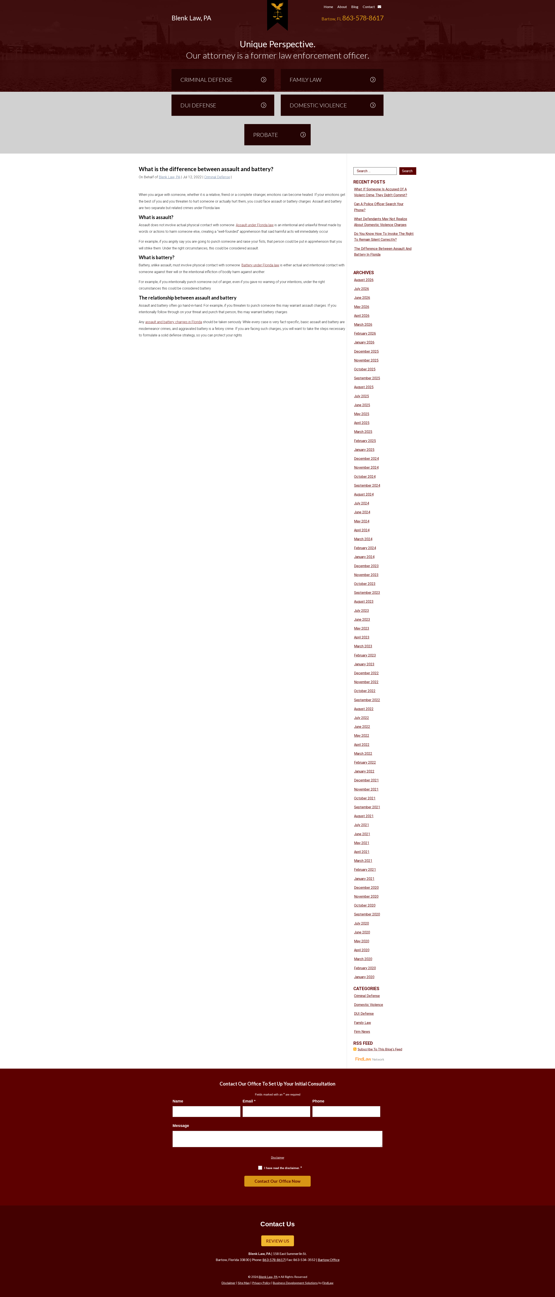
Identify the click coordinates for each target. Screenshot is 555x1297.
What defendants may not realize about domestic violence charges (380, 222)
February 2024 (365, 548)
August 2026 (364, 280)
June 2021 (362, 834)
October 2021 (364, 798)
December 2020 (366, 888)
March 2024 (363, 539)
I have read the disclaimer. (283, 1168)
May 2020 (361, 941)
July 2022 (361, 718)
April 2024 (361, 530)
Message (181, 1125)
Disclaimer (277, 1157)
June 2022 (362, 727)
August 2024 (364, 494)
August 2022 (364, 709)
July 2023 (361, 611)
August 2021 (364, 816)
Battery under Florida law (260, 265)
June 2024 (362, 512)
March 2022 (363, 754)
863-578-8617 (363, 18)
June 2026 (362, 298)
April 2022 (361, 745)
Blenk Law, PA (169, 177)
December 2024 (366, 459)
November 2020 (366, 896)
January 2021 (364, 879)
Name (178, 1101)
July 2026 (361, 289)
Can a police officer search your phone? (378, 207)
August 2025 (364, 387)
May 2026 (361, 307)
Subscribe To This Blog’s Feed (380, 1049)
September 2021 (367, 807)
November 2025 (366, 360)
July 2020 (361, 923)
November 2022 (366, 682)
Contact (369, 7)
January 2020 (364, 977)
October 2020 (364, 905)
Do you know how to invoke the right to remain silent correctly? (384, 237)
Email (249, 1101)
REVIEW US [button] (277, 1240)
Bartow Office (329, 1260)
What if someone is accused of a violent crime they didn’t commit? (380, 192)
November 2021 (366, 789)
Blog (354, 7)
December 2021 (366, 780)
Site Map (244, 1283)
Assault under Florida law (255, 225)
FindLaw (327, 1283)
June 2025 (362, 405)
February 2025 (365, 441)
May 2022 (361, 736)
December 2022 (366, 673)
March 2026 (363, 325)
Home (328, 7)
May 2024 (361, 521)
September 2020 (367, 914)
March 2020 (363, 959)
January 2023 (364, 664)
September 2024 (367, 485)
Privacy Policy (261, 1283)
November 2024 (366, 467)
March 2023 (363, 646)
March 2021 (363, 861)
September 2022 (367, 700)
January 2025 (364, 450)
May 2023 (361, 628)
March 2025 (363, 432)
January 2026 (364, 342)
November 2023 (366, 575)
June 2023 (362, 619)
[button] (550, 1265)
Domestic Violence (368, 1005)
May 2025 (361, 414)
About (342, 7)
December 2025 (366, 351)
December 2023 (366, 566)
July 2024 (361, 503)
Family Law (362, 1023)
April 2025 (361, 423)
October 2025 (364, 369)
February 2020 (365, 968)
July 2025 (361, 396)
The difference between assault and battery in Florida (382, 252)
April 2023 (361, 637)
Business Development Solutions (295, 1283)
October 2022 (364, 691)
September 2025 (367, 378)
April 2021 (361, 852)
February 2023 (365, 655)
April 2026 (361, 316)
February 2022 (365, 762)
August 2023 (364, 601)
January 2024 (364, 557)
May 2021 (361, 843)
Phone (318, 1101)
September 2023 (367, 593)
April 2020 (361, 950)
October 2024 (364, 477)
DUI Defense (364, 1014)
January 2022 (364, 771)
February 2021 (365, 870)
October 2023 (364, 584)
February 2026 (365, 333)
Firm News (362, 1032)
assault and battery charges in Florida (173, 322)
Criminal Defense (217, 177)
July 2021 (361, 825)
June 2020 (362, 932)
